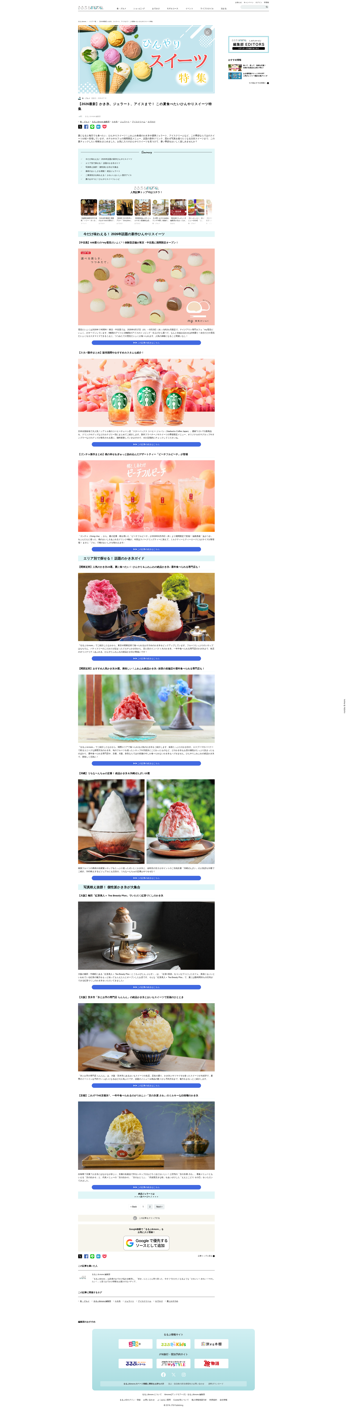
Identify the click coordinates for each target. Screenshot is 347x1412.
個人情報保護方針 (199, 1400)
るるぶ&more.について (152, 1394)
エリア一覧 (92, 21)
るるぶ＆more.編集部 (101, 1274)
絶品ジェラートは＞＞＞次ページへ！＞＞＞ (146, 1195)
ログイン (259, 2)
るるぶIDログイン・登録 (130, 1400)
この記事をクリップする (149, 1218)
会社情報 (223, 1400)
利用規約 (213, 1400)
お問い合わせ (149, 1400)
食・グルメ (84, 122)
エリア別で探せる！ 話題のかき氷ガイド (103, 163)
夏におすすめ (172, 1301)
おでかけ (151, 122)
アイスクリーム (138, 122)
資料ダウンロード (216, 1384)
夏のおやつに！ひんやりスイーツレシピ (103, 179)
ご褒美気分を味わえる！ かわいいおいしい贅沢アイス (109, 175)
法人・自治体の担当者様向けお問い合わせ (186, 1384)
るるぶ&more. (82, 21)
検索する (267, 7)
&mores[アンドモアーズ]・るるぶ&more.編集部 (184, 1394)
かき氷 (115, 122)
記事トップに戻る (205, 1256)
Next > (159, 1206)
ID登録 (266, 2)
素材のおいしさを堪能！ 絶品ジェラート (103, 171)
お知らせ (238, 2)
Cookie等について (181, 1400)
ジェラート (125, 122)
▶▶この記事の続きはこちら (146, 343)
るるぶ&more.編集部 (101, 122)
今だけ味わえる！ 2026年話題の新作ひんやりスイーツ (109, 159)
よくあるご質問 (164, 1400)
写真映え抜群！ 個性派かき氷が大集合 (102, 167)
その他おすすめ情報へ (257, 83)
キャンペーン (248, 2)
